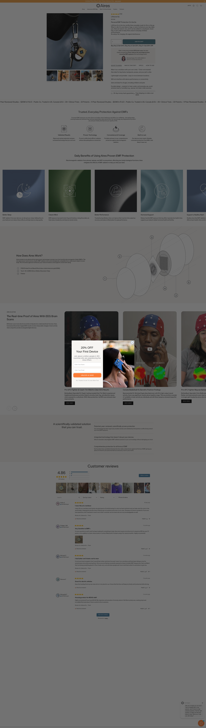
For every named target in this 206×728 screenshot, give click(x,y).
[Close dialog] (132, 342)
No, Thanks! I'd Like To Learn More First (87, 380)
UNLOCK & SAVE (87, 375)
